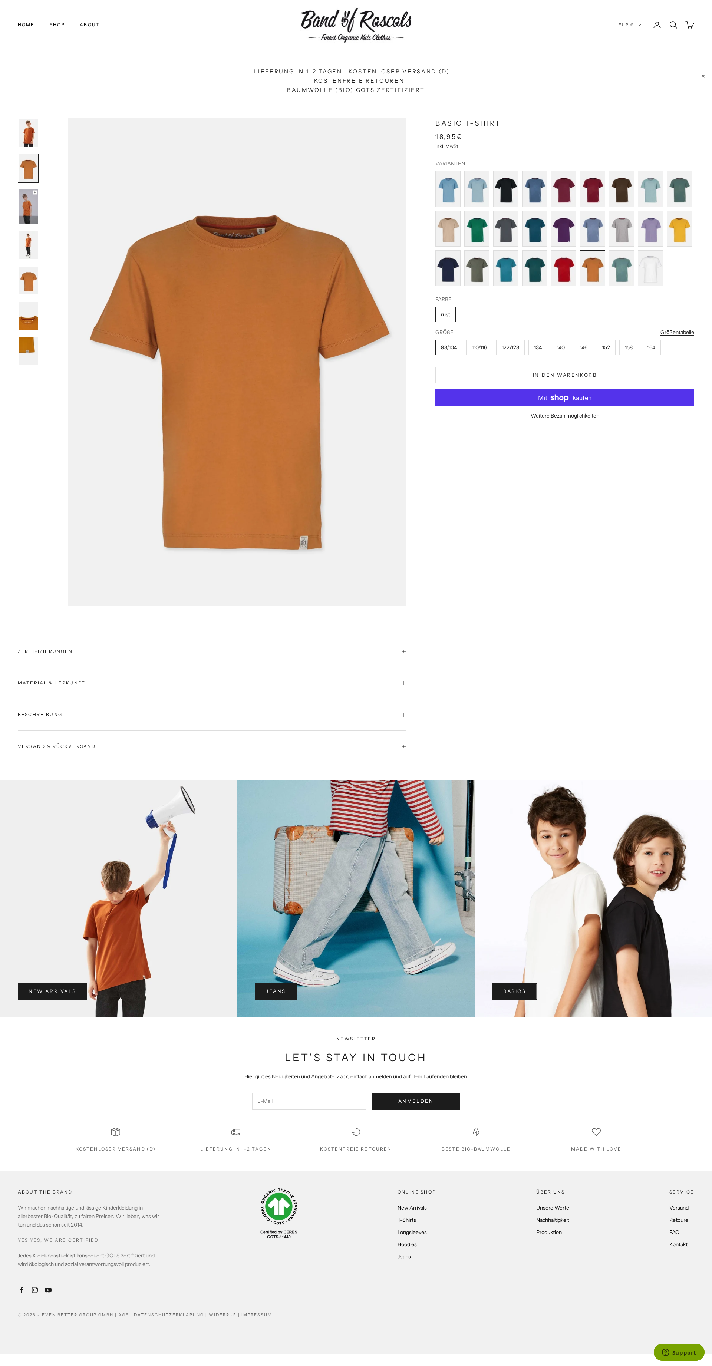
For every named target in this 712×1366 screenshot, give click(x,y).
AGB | (126, 1314)
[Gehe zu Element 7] (28, 351)
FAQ (674, 1232)
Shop (57, 24)
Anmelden (416, 1101)
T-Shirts (407, 1220)
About (90, 24)
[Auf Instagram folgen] (35, 1290)
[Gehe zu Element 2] (28, 168)
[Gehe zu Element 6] (28, 315)
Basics (514, 991)
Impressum (257, 1314)
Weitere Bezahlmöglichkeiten (565, 415)
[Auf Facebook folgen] (21, 1290)
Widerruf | (225, 1314)
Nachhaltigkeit (552, 1220)
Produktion (549, 1232)
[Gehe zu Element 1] (28, 133)
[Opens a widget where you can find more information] (679, 1353)
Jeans (276, 991)
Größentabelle (677, 332)
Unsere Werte (552, 1207)
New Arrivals (52, 991)
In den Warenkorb (565, 375)
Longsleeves (412, 1232)
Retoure (678, 1220)
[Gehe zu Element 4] (28, 245)
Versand (679, 1207)
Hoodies (407, 1244)
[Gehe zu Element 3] (28, 207)
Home (26, 24)
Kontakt (678, 1244)
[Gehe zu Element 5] (28, 280)
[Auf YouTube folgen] (48, 1290)
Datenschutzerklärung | (171, 1314)
